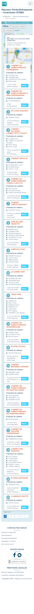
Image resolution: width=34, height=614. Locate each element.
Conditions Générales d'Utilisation (12, 575)
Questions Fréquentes (8, 532)
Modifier (17, 30)
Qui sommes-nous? (7, 544)
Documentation (6, 535)
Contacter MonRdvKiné (9, 538)
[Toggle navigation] (30, 3)
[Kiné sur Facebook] (14, 555)
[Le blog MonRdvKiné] (19, 555)
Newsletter (5, 541)
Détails (24, 85)
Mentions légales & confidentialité (12, 572)
